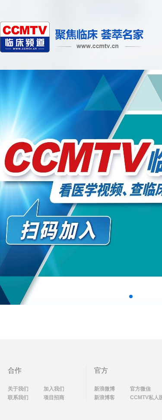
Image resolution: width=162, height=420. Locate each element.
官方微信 (140, 389)
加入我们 (54, 389)
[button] (131, 296)
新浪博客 (104, 397)
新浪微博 (104, 389)
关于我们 (18, 389)
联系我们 (18, 397)
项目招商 (54, 397)
